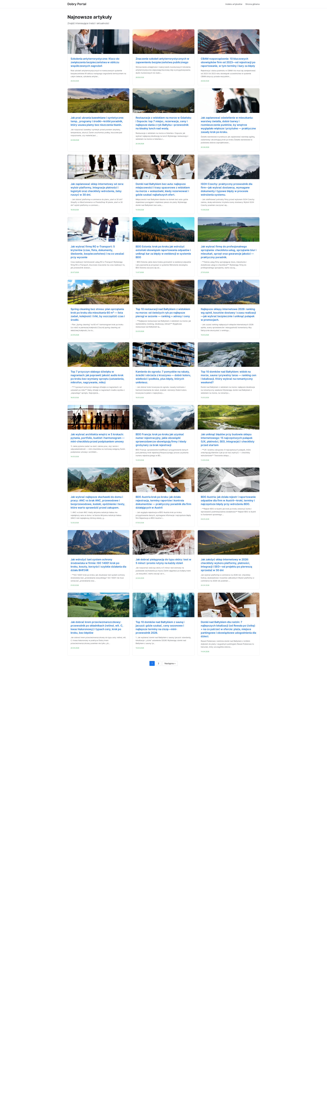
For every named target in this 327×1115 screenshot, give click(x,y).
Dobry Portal (76, 4)
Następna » (170, 663)
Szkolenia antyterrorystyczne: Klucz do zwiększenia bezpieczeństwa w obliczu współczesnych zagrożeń (95, 62)
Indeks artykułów (233, 4)
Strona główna (252, 4)
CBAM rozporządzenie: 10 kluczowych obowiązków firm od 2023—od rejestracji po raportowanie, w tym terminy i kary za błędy (228, 62)
